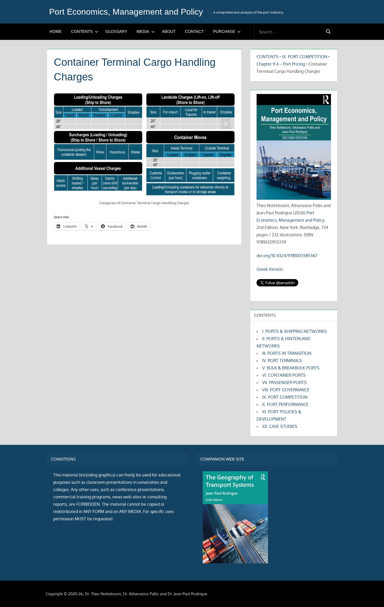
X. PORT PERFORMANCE (285, 404)
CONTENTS (82, 31)
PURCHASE (224, 31)
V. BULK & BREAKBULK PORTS (290, 367)
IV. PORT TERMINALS (282, 360)
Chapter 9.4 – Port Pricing (281, 64)
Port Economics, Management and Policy (126, 11)
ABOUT (169, 31)
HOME (56, 31)
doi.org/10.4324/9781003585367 (287, 255)
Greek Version (270, 269)
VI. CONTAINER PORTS (284, 375)
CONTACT (194, 31)
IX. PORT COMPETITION (304, 56)
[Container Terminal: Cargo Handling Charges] (144, 144)
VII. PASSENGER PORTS (284, 382)
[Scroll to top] (371, 594)
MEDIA (143, 31)
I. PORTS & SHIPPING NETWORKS (294, 331)
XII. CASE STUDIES (279, 426)
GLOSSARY (116, 31)
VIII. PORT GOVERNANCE (286, 389)
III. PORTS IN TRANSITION (286, 353)
